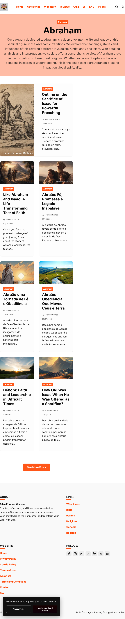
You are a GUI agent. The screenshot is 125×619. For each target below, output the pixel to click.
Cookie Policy (8, 564)
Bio (2, 593)
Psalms (70, 515)
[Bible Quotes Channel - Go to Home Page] (4, 7)
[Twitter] (101, 553)
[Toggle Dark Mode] (122, 7)
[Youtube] (81, 553)
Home (19, 6)
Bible (69, 509)
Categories (33, 6)
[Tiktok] (88, 553)
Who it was (73, 504)
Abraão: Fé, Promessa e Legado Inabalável (52, 201)
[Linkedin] (94, 553)
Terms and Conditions (13, 581)
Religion (71, 532)
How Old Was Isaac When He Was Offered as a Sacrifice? (55, 397)
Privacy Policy (8, 558)
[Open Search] (116, 7)
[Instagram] (75, 553)
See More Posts (36, 467)
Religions (71, 521)
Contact (4, 587)
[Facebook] (68, 553)
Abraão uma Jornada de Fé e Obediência (15, 299)
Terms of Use (8, 570)
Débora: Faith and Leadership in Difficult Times (17, 397)
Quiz (76, 6)
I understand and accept (45, 609)
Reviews (64, 6)
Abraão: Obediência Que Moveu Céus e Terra (53, 301)
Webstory (50, 6)
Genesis (71, 526)
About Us (5, 575)
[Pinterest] (107, 553)
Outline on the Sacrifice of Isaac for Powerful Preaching (54, 103)
